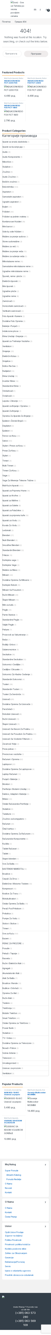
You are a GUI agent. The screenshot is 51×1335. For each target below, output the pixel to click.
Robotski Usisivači (10, 714)
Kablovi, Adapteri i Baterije (14, 794)
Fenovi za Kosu (9, 436)
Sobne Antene (9, 1053)
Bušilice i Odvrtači (10, 988)
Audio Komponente (11, 157)
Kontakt (8, 1192)
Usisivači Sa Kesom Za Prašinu (16, 729)
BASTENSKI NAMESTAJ (13, 869)
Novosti (8, 1188)
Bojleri (5, 207)
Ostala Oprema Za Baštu (13, 903)
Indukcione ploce (10, 331)
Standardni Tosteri (10, 689)
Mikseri (5, 575)
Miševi (5, 799)
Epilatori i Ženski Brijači (12, 421)
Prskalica (6, 913)
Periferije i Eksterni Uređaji (14, 789)
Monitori (6, 784)
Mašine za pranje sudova (14, 236)
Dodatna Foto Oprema (12, 321)
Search (35, 9)
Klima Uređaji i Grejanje (12, 336)
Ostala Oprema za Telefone (15, 1023)
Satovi (5, 441)
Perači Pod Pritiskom (11, 908)
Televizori (7, 1058)
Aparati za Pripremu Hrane (14, 490)
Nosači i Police (9, 1048)
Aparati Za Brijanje (10, 411)
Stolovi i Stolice (9, 923)
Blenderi (6, 535)
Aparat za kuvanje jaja (12, 147)
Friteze (5, 555)
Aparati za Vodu (9, 520)
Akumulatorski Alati (10, 973)
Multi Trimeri (7, 465)
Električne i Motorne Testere (15, 883)
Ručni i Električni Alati (11, 963)
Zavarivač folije (9, 744)
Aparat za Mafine (10, 500)
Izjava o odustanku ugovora (17, 1270)
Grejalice (6, 361)
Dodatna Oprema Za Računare (16, 833)
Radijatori (6, 371)
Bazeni (5, 938)
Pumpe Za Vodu (9, 918)
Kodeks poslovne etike (15, 1249)
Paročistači (7, 709)
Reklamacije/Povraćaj (15, 1262)
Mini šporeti (7, 286)
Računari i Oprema (10, 759)
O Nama (8, 1183)
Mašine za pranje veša (12, 251)
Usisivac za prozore (11, 1068)
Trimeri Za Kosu (9, 470)
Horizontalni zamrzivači (13, 306)
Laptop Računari (9, 774)
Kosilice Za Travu (10, 893)
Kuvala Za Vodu (9, 525)
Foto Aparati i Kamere (12, 316)
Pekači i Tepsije (9, 953)
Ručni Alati (7, 998)
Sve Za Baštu (8, 864)
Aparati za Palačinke (11, 510)
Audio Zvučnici (9, 177)
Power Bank (8, 1028)
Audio (5, 152)
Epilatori (6, 431)
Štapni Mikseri (8, 600)
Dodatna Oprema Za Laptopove (17, 769)
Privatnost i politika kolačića (17, 1244)
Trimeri (5, 460)
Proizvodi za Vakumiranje (14, 634)
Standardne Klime (10, 386)
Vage (4, 475)
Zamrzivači (7, 301)
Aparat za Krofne (10, 495)
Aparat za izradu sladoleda (14, 142)
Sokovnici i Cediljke (11, 664)
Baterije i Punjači (9, 326)
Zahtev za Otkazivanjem (16, 1253)
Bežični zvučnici (9, 182)
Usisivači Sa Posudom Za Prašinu (17, 734)
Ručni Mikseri (8, 595)
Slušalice (6, 167)
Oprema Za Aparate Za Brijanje (16, 416)
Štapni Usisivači (9, 724)
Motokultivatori (9, 898)
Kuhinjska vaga (9, 560)
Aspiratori (6, 192)
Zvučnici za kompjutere (13, 819)
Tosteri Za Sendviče (11, 694)
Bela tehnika (8, 187)
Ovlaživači (7, 396)
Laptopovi (7, 764)
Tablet (5, 853)
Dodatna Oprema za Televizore (16, 1043)
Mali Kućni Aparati (11, 78)
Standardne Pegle (10, 619)
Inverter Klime (8, 381)
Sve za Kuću (8, 933)
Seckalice (6, 654)
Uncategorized (9, 1063)
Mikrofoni (6, 162)
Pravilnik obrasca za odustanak (19, 1275)
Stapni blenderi (9, 858)
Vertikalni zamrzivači (11, 311)
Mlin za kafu (7, 605)
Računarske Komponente (14, 839)
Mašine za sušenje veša (13, 256)
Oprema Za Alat (9, 993)
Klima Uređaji (8, 376)
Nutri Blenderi (8, 540)
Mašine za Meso (9, 570)
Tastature (6, 814)
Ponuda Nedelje (13, 1179)
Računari (6, 824)
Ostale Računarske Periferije (15, 804)
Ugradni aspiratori (10, 202)
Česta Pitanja (11, 1217)
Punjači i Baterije (9, 779)
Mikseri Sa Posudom (11, 590)
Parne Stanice (8, 615)
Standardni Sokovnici (12, 679)
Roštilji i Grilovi (8, 644)
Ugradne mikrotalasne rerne (15, 271)
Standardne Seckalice (12, 659)
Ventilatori (6, 346)
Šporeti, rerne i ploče (12, 276)
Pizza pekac (8, 749)
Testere (6, 1003)
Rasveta (6, 958)
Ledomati (6, 530)
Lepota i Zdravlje (10, 401)
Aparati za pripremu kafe (13, 515)
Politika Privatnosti (13, 1240)
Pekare (5, 629)
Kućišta (5, 843)
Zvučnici (6, 172)
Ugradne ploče (9, 291)
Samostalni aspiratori (11, 196)
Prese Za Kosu (9, 450)
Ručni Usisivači (9, 719)
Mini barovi (7, 226)
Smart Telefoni (9, 1018)
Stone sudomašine (10, 241)
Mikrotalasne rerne (11, 261)
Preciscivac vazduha (11, 754)
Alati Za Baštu (8, 978)
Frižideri (6, 211)
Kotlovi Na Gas (9, 366)
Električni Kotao (9, 356)
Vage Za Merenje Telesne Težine (17, 480)
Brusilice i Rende (10, 983)
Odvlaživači (7, 391)
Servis (8, 1266)
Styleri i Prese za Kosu (12, 445)
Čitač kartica (8, 829)
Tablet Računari (9, 848)
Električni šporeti (9, 281)
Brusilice (6, 874)
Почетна (6, 21)
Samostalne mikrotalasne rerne (16, 266)
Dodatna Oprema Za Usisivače (16, 704)
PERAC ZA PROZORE (12, 943)
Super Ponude (11, 1170)
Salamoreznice (9, 649)
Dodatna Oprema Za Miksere (15, 580)
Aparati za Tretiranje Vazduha (15, 341)
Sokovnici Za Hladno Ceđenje (16, 674)
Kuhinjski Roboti (9, 585)
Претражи (36, 54)
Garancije (9, 1257)
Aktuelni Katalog (13, 1175)
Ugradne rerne (9, 296)
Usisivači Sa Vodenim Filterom (16, 739)
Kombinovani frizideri (12, 221)
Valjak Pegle (8, 624)
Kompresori (7, 888)
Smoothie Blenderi (10, 545)
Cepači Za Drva (9, 879)
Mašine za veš (9, 246)
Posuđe (5, 948)
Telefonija (7, 1008)
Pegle (5, 610)
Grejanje (6, 351)
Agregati (6, 968)
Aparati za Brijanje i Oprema (15, 406)
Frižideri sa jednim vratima (14, 216)
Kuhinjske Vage (9, 565)
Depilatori (6, 426)
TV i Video (7, 1038)
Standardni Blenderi (11, 550)
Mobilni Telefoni (9, 1013)
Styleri (5, 455)
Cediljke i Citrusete (11, 669)
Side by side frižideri (11, 231)
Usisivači (6, 699)
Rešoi (21, 78)
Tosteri (5, 684)
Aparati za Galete (10, 505)
